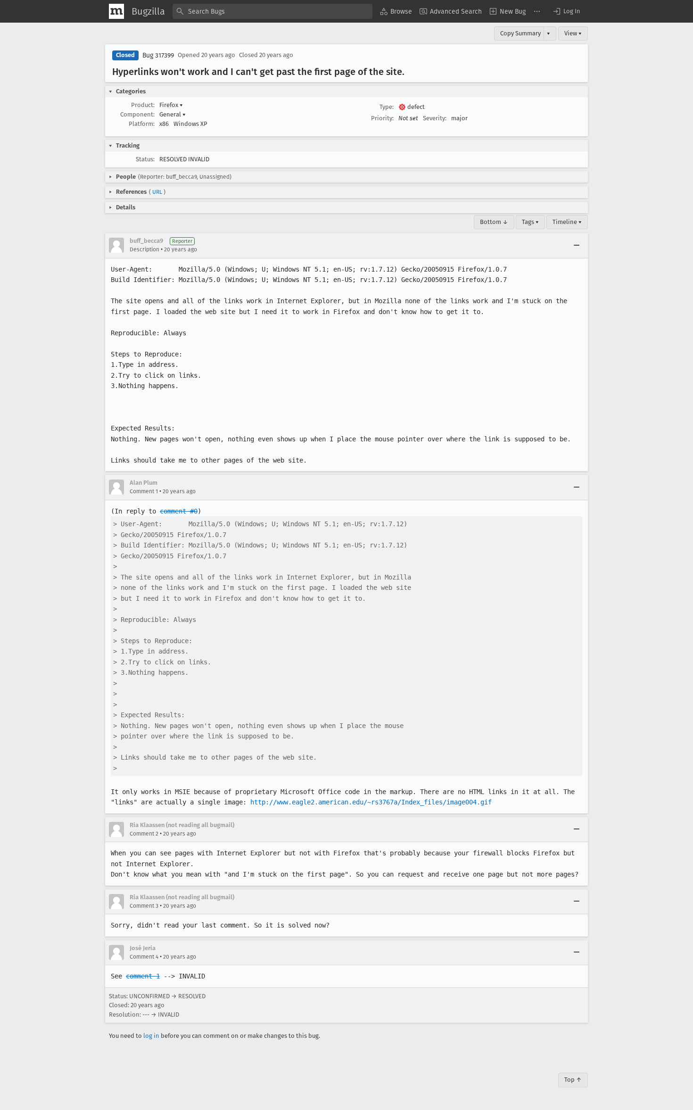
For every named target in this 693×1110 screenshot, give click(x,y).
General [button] (172, 114)
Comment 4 (144, 956)
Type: (387, 106)
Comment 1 (144, 491)
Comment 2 (144, 833)
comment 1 (143, 976)
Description (144, 249)
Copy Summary (520, 33)
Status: (145, 159)
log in (151, 1035)
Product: (143, 104)
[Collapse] (576, 245)
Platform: (142, 123)
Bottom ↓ (494, 221)
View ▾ (573, 33)
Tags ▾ (530, 221)
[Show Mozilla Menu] (116, 11)
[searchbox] (272, 11)
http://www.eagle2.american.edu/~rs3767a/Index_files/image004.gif (371, 802)
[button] (566, 11)
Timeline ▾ (567, 221)
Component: (137, 114)
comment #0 (179, 511)
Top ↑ (573, 1079)
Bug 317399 (158, 55)
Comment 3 (144, 906)
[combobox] (272, 11)
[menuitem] (396, 11)
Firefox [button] (171, 104)
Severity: (434, 118)
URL (157, 192)
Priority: (382, 118)
